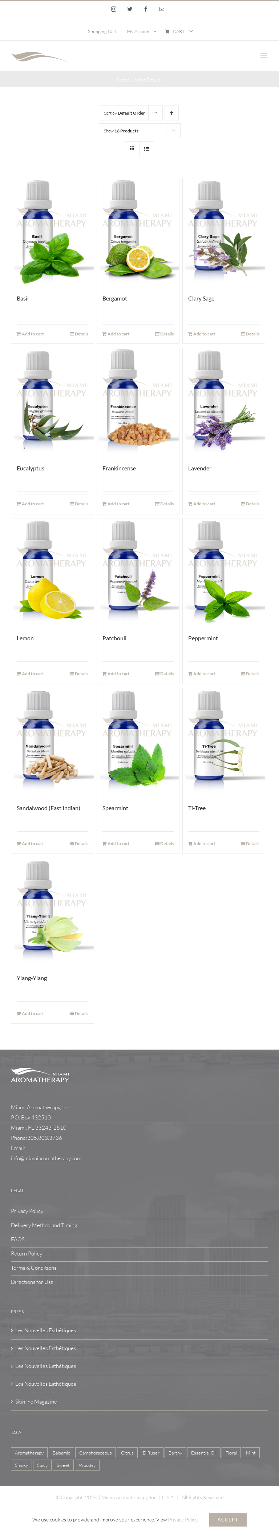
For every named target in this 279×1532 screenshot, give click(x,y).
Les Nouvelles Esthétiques (45, 1330)
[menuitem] (102, 31)
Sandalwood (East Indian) (48, 807)
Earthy (175, 1453)
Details (81, 334)
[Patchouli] (138, 572)
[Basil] (52, 232)
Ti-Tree (197, 807)
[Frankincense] (138, 401)
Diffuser (151, 1453)
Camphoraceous (95, 1453)
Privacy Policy (182, 1519)
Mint (251, 1453)
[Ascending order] (172, 113)
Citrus (127, 1453)
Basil (23, 298)
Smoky (21, 1465)
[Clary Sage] (224, 232)
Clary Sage (201, 298)
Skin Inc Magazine (36, 1401)
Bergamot (114, 298)
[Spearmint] (138, 742)
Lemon (25, 637)
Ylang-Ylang (32, 977)
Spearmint (115, 807)
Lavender (199, 468)
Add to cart (33, 334)
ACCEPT (228, 1520)
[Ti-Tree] (224, 742)
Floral (231, 1453)
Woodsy (87, 1465)
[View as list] (147, 149)
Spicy (42, 1465)
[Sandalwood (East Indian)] (52, 742)
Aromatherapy (29, 1453)
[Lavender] (224, 401)
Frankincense (119, 468)
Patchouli (114, 637)
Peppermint (203, 637)
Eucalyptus (30, 468)
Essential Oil (204, 1453)
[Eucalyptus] (52, 401)
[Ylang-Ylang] (52, 912)
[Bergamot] (138, 232)
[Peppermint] (224, 572)
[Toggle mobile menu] (264, 55)
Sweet (63, 1465)
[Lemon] (52, 572)
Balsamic (61, 1453)
